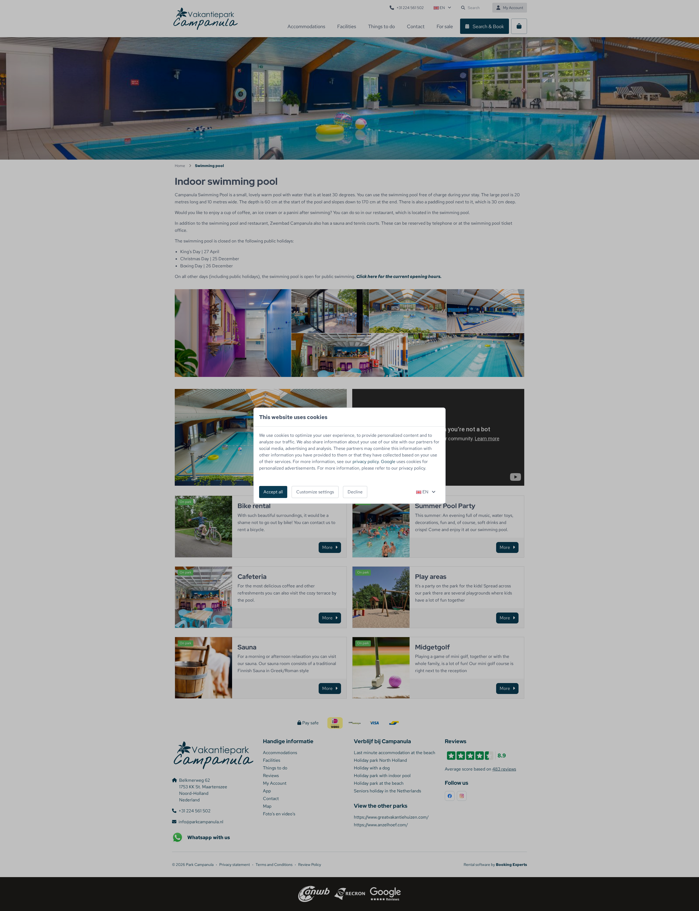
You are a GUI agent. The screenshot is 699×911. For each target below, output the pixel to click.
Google (388, 461)
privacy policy (366, 461)
